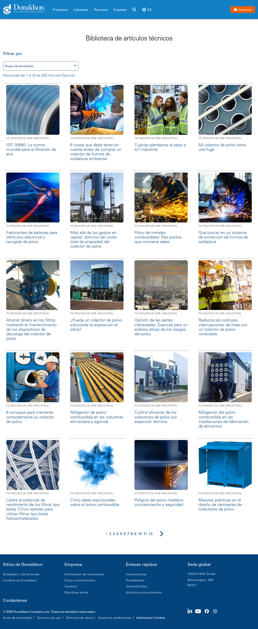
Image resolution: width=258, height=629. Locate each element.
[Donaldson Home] (26, 9)
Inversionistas (136, 574)
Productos (60, 10)
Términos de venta (79, 617)
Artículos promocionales (144, 592)
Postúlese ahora (76, 592)
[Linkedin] (191, 614)
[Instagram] (216, 614)
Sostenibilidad (136, 586)
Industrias (81, 10)
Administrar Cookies (150, 617)
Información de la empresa (84, 574)
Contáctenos (15, 600)
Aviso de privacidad (17, 617)
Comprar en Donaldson (20, 580)
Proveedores (135, 580)
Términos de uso (49, 617)
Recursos (100, 10)
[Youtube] (199, 614)
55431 (192, 585)
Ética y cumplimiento (80, 580)
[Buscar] (134, 10)
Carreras (71, 586)
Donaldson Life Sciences (21, 574)
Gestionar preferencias (114, 617)
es (149, 10)
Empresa (120, 10)
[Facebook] (208, 614)
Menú (54, 3)
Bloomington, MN (201, 580)
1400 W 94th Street (202, 574)
